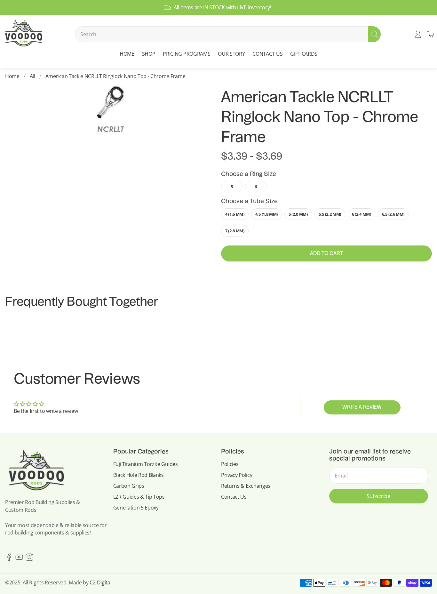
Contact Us (234, 496)
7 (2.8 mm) (234, 231)
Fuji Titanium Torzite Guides (145, 464)
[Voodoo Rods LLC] (23, 34)
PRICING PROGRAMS (186, 53)
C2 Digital (100, 582)
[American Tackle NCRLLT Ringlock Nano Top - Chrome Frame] (110, 111)
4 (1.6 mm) (234, 214)
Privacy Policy (236, 474)
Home (12, 76)
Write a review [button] (362, 407)
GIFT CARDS (303, 53)
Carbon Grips (128, 485)
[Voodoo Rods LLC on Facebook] (9, 559)
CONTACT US (267, 53)
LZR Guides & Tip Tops (139, 496)
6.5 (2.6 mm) (393, 214)
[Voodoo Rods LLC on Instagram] (29, 559)
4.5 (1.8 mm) (266, 214)
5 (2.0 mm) (298, 214)
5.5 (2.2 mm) (330, 214)
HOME (127, 53)
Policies (229, 464)
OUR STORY (231, 53)
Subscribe (378, 496)
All (32, 76)
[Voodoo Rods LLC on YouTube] (19, 559)
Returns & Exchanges (245, 485)
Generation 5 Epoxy (136, 507)
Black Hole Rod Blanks (138, 474)
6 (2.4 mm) (361, 214)
